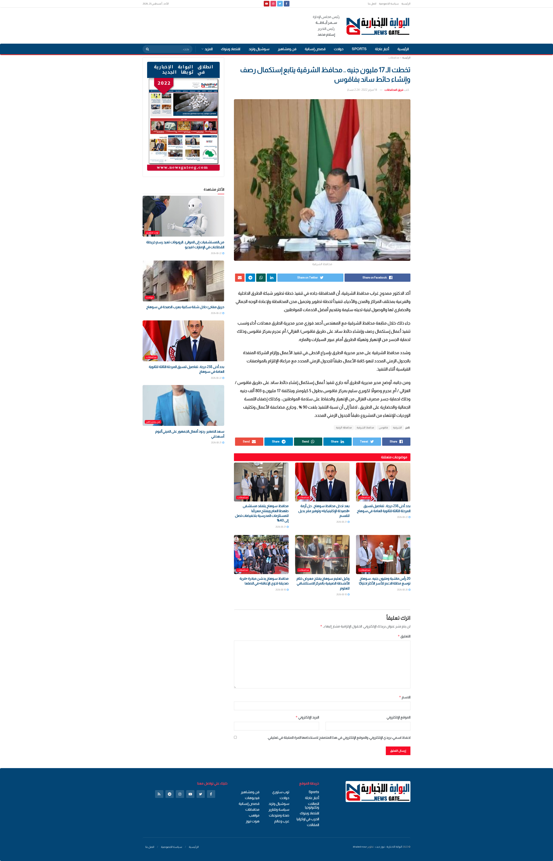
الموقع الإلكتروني (398, 717)
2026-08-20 (402, 589)
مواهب (254, 815)
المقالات (313, 825)
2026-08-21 (341, 521)
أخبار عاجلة (382, 49)
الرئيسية (405, 3)
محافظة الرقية (344, 427)
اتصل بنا (372, 3)
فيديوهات (252, 798)
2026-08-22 (402, 517)
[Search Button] (146, 49)
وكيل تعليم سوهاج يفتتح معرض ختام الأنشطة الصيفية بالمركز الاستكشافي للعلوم (323, 583)
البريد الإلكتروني (307, 717)
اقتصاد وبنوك (230, 49)
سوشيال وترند (259, 49)
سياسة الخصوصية (389, 3)
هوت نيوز (252, 821)
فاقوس (383, 427)
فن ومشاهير (287, 49)
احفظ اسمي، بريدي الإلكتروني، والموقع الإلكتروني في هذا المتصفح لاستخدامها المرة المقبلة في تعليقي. (338, 737)
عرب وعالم (281, 821)
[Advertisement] (221, 25)
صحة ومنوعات (279, 815)
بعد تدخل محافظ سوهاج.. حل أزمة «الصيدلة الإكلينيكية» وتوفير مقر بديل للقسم (324, 510)
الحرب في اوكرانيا (308, 819)
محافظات (393, 57)
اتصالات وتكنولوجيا (312, 805)
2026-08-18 (341, 594)
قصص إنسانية (315, 49)
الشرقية (397, 427)
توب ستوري (152, 232)
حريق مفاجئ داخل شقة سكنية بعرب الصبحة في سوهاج (185, 307)
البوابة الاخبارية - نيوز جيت (388, 846)
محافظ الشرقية (365, 427)
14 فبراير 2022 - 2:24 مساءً (362, 89)
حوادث (338, 49)
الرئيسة (406, 57)
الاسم (404, 697)
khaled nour (360, 846)
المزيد (209, 49)
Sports (359, 49)
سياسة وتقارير (279, 809)
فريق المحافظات (394, 89)
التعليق (404, 636)
